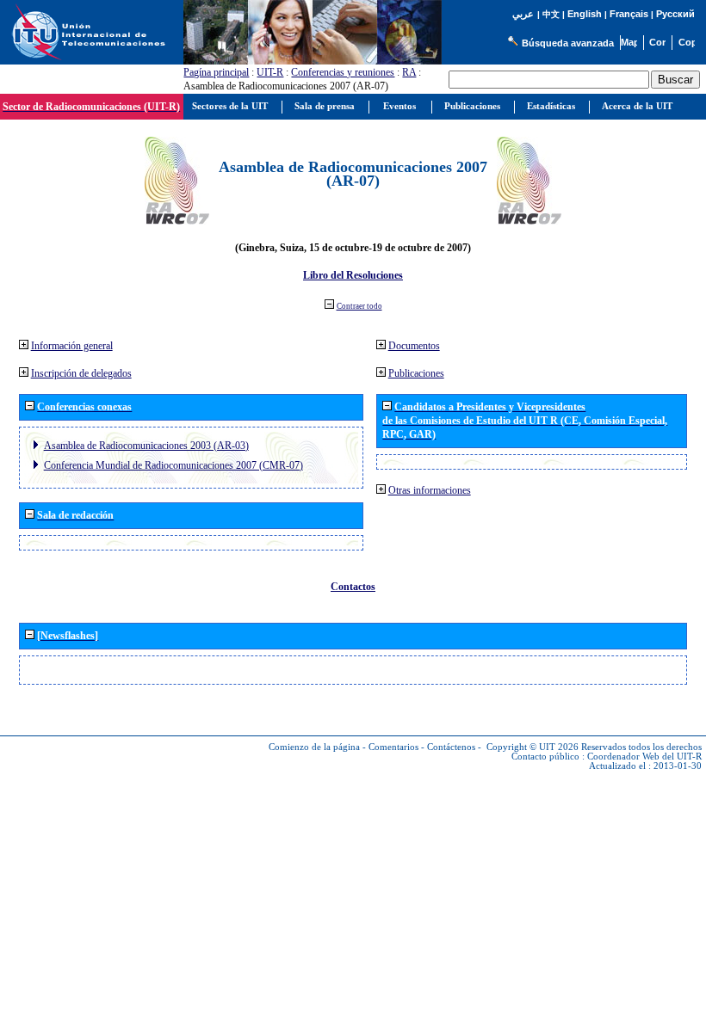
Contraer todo (359, 306)
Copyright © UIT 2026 (532, 747)
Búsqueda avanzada (568, 43)
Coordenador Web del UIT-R (644, 756)
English (584, 14)
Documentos (414, 346)
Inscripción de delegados (81, 373)
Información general (72, 346)
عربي (523, 14)
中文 (551, 14)
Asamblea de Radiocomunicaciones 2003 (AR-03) (146, 446)
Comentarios (393, 747)
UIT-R (270, 72)
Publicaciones (416, 373)
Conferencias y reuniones (342, 72)
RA (409, 72)
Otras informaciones (429, 490)
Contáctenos (451, 747)
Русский (675, 14)
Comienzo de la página (314, 747)
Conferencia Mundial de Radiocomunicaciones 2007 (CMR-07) (173, 465)
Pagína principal (216, 72)
